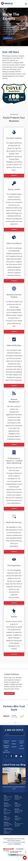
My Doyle (21, 748)
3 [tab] (13, 723)
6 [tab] (19, 723)
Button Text (14, 654)
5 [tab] (17, 723)
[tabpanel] (6, 716)
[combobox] (14, 734)
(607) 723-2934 (6, 826)
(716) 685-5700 (17, 806)
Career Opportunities (6, 751)
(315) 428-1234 (17, 799)
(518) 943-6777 (17, 819)
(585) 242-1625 (6, 833)
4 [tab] (15, 723)
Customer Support (21, 742)
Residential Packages (6, 746)
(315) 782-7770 (17, 812)
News (21, 745)
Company (13, 747)
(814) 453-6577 (17, 826)
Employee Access (7, 842)
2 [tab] (11, 723)
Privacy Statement (17, 842)
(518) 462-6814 (6, 800)
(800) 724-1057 (6, 813)
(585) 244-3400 (6, 806)
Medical (14, 744)
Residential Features (6, 742)
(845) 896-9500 (6, 819)
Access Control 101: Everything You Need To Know (14, 787)
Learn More (14, 175)
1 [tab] (9, 723)
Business (14, 741)
